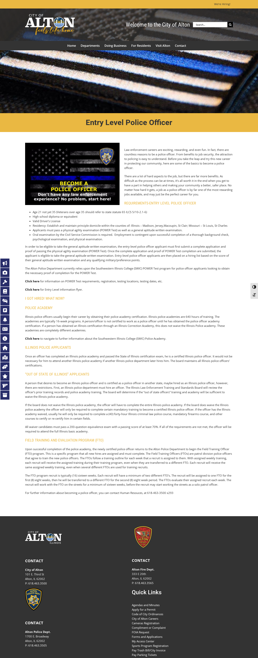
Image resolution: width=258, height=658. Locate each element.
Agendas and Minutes (146, 605)
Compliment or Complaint (149, 628)
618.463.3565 (144, 583)
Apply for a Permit (143, 609)
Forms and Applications (147, 637)
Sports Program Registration (150, 646)
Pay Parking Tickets (144, 655)
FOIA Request (140, 632)
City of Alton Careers (145, 618)
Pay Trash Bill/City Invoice (148, 650)
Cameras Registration (145, 623)
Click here (32, 281)
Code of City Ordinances (147, 614)
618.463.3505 (37, 645)
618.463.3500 (37, 583)
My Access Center (143, 641)
